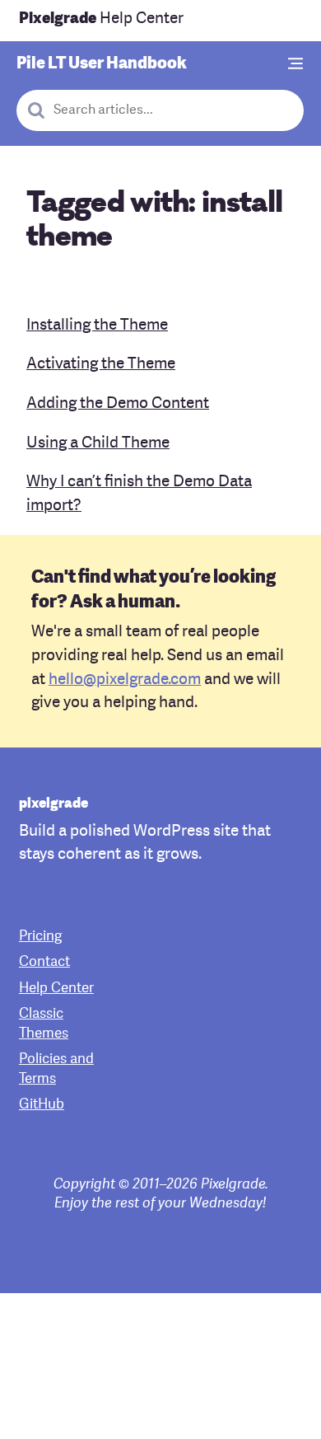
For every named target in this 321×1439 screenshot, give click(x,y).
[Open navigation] (296, 64)
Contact (44, 962)
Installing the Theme (97, 326)
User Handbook (101, 64)
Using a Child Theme (98, 444)
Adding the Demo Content (117, 404)
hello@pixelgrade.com (125, 680)
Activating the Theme (100, 365)
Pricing (40, 937)
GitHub (41, 1105)
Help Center (101, 19)
